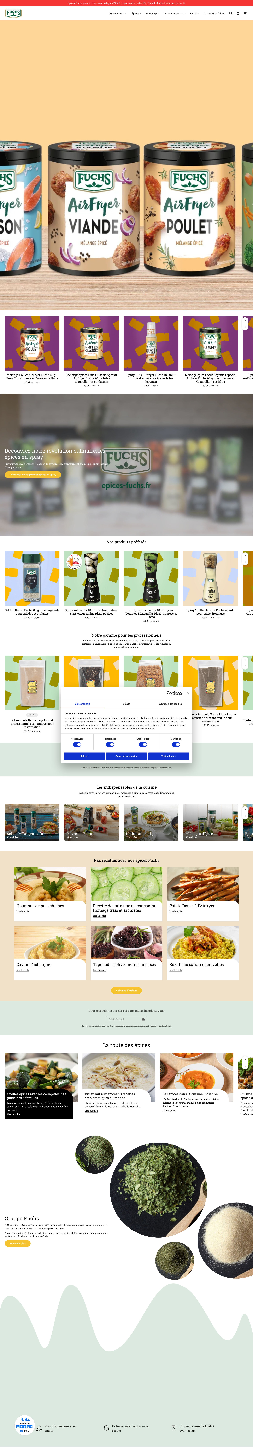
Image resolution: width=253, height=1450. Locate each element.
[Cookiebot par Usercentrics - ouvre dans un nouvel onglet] (169, 693)
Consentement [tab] (82, 704)
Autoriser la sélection (126, 756)
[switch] (110, 744)
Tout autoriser (168, 756)
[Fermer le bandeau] (188, 693)
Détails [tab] (126, 704)
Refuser (84, 756)
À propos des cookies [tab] (170, 704)
